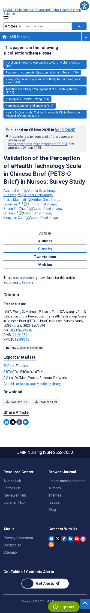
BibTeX (9, 372)
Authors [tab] (45, 241)
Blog (52, 509)
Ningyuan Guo (14, 218)
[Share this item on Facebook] (19, 422)
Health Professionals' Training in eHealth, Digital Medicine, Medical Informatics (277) (43, 114)
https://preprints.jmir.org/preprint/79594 (37, 144)
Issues (54, 502)
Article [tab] (45, 233)
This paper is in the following (30, 50)
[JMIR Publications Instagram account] (83, 539)
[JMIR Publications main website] (42, 11)
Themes (55, 495)
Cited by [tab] (45, 249)
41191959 (19, 335)
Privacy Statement (18, 538)
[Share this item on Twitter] (13, 422)
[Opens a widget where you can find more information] (64, 607)
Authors (54, 488)
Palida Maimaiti (15, 199)
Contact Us (12, 545)
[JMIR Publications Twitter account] (58, 539)
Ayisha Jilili (13, 190)
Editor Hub (11, 488)
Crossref (29, 282)
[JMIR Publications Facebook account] (64, 539)
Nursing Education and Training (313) (29, 105)
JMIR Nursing (18, 37)
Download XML (47, 402)
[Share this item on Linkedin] (26, 422)
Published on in (40, 130)
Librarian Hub (14, 502)
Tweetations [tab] (45, 257)
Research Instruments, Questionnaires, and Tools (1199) (42, 72)
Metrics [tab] (45, 264)
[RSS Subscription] (51, 544)
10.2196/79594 (20, 330)
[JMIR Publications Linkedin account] (70, 539)
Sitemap (10, 552)
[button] (84, 5)
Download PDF (18, 402)
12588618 (22, 339)
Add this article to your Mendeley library (32, 384)
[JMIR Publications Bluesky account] (51, 539)
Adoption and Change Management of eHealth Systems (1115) (41, 91)
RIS (6, 378)
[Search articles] (79, 26)
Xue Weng (11, 195)
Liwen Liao (13, 204)
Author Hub (12, 481)
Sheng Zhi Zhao (15, 208)
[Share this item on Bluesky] (6, 422)
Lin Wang (10, 213)
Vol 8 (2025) (65, 130)
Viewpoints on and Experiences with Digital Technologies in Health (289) (43, 81)
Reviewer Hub (14, 495)
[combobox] (47, 26)
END (6, 366)
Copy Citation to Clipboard (26, 348)
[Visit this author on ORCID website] (40, 190)
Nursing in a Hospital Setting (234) (27, 99)
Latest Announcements (67, 481)
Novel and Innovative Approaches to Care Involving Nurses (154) (43, 64)
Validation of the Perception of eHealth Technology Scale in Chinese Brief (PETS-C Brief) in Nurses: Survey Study (44, 170)
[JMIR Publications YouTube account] (77, 539)
